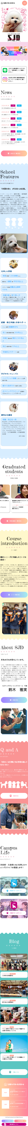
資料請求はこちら (14, 1124)
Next (27, 51)
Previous (1, 51)
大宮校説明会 (20, 1121)
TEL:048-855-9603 (14, 1106)
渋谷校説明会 (7, 1121)
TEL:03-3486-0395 (14, 1094)
